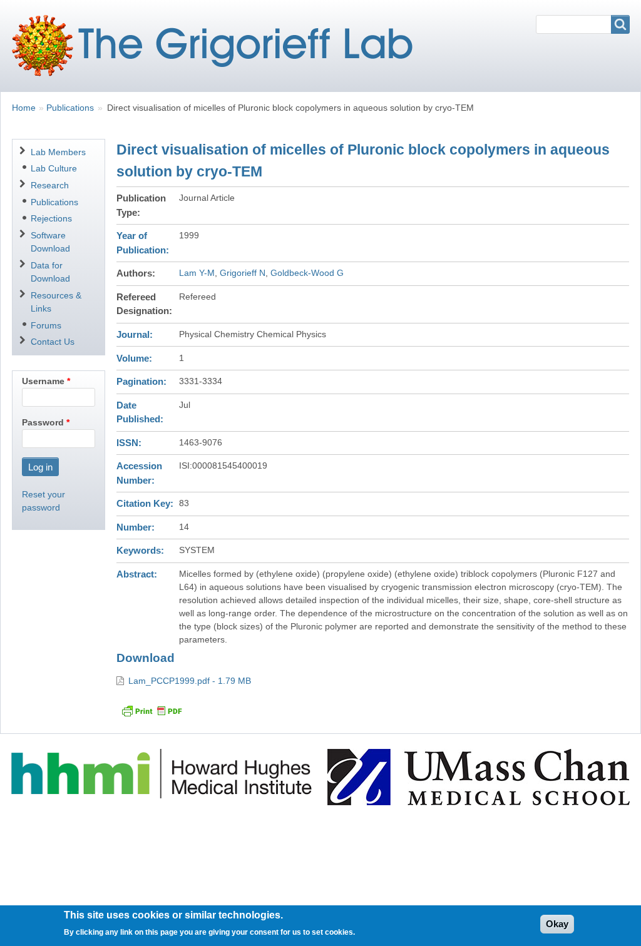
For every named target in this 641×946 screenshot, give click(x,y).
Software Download (50, 241)
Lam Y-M (197, 273)
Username (43, 381)
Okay (557, 923)
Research (50, 185)
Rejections (51, 218)
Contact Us (52, 342)
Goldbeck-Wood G (307, 273)
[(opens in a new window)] (163, 773)
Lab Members (58, 152)
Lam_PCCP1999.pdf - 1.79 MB (189, 681)
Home (24, 108)
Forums (46, 325)
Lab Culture (54, 168)
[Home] (217, 45)
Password (43, 422)
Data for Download (50, 271)
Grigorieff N (242, 273)
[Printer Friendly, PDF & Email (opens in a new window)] (151, 710)
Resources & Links (56, 301)
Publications (70, 108)
